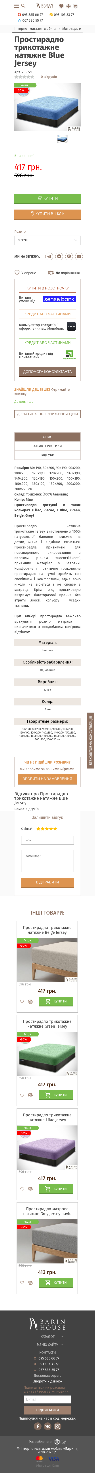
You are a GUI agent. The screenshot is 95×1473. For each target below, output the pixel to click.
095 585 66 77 (48, 1358)
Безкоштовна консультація (91, 740)
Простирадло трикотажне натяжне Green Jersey (47, 1024)
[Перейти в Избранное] (61, 6)
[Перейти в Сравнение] (68, 6)
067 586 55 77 (48, 1370)
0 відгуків (49, 77)
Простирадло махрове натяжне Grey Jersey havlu (47, 1211)
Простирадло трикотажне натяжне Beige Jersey (47, 930)
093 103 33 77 (48, 1364)
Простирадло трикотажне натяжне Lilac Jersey (47, 1117)
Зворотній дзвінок (47, 1381)
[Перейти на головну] (47, 6)
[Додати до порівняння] (28, 1002)
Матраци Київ (47, 1465)
